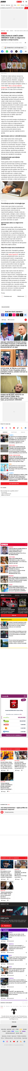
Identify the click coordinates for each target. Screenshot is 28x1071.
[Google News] (25, 314)
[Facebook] (6, 314)
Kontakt (9, 1036)
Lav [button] (14, 1006)
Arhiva (2, 1038)
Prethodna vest (8, 296)
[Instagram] (14, 314)
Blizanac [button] (8, 1006)
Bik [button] (4, 1006)
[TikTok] (21, 314)
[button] (25, 43)
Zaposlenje (24, 1038)
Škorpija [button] (24, 1006)
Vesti (7, 30)
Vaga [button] (20, 1006)
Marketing (4, 1036)
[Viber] (2, 314)
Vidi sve (14, 615)
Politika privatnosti (9, 1038)
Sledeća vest (21, 296)
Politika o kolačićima (21, 1036)
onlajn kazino (5, 307)
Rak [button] (11, 1006)
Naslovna (3, 30)
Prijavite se (7, 925)
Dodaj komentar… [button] (9, 812)
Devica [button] (17, 1006)
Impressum (14, 1036)
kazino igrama (12, 254)
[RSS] (22, 428)
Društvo (11, 30)
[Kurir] (3, 2)
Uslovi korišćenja (17, 1038)
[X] (10, 314)
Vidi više (14, 1022)
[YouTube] (17, 314)
